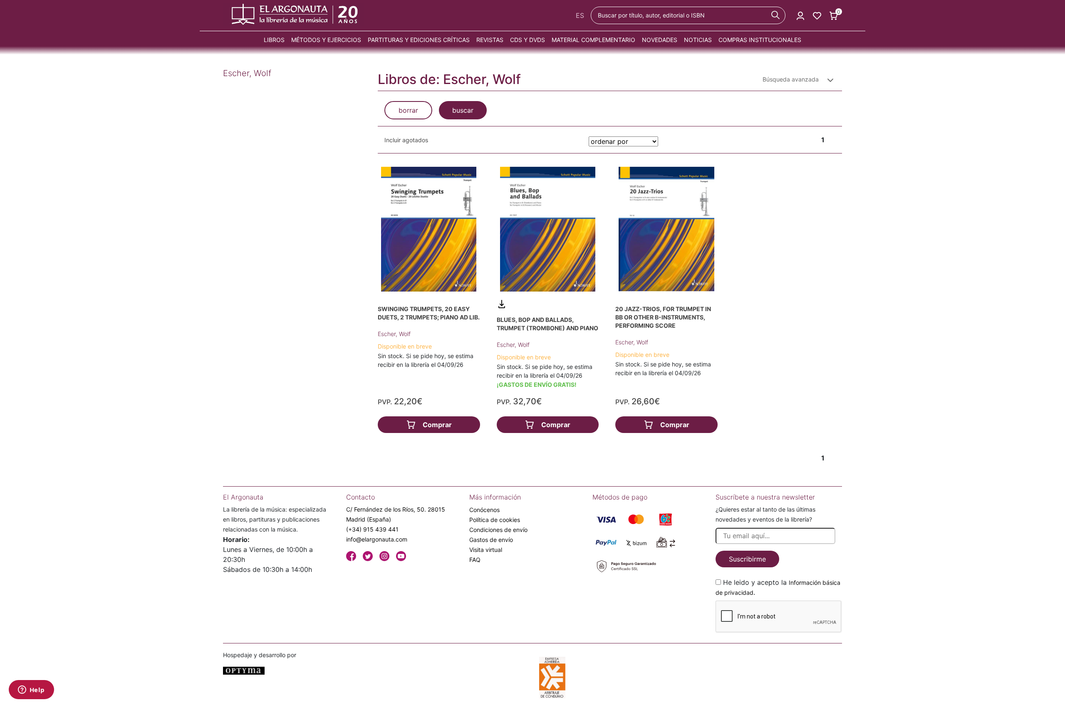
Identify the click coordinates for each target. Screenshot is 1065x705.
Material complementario (593, 39)
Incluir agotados (406, 139)
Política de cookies (494, 519)
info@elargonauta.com (376, 539)
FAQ (474, 559)
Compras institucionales (759, 39)
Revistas (489, 39)
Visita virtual (485, 549)
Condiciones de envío (498, 529)
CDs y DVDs (527, 39)
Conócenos (484, 509)
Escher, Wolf (394, 333)
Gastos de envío (491, 539)
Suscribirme (747, 559)
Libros (274, 39)
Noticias (698, 39)
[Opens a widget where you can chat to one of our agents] (31, 690)
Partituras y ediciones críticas (419, 39)
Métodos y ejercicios (326, 39)
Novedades (659, 39)
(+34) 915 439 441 (372, 529)
